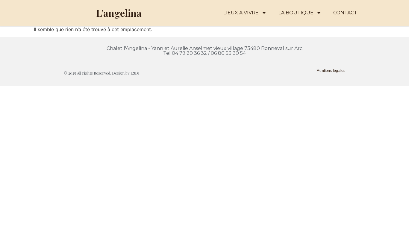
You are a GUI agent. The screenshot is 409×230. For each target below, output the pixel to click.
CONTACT (345, 13)
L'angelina (119, 12)
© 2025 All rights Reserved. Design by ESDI (102, 72)
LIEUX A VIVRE (241, 13)
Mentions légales (330, 71)
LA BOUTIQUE (295, 13)
